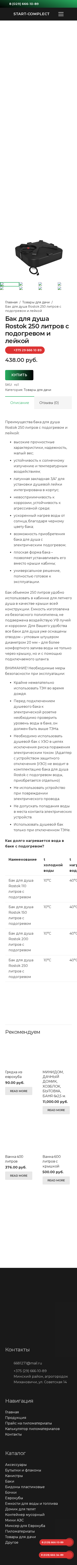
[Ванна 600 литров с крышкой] (57, 1137)
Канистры (14, 1476)
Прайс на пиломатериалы (28, 1423)
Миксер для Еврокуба (25, 1526)
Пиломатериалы (20, 1531)
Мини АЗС (14, 1520)
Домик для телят (20, 1509)
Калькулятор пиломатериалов (32, 1429)
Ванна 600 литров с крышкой (52, 1161)
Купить (19, 375)
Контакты (13, 1434)
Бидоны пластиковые (25, 1487)
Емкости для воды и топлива (31, 1504)
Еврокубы (14, 1498)
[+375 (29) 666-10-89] (9, 1371)
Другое (11, 1542)
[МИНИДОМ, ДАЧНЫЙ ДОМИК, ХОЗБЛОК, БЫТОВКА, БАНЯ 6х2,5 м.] (57, 1052)
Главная (11, 302)
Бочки (11, 1492)
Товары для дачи (36, 302)
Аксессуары (16, 1465)
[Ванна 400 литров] (19, 1137)
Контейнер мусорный (25, 1515)
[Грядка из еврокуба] (19, 1052)
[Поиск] (71, 14)
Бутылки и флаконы (23, 1470)
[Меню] (61, 14)
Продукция (15, 1418)
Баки (9, 1481)
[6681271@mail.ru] (9, 1363)
